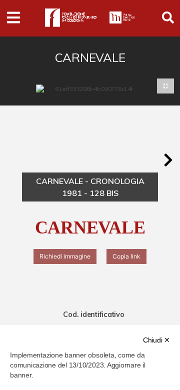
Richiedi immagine (65, 256)
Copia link (126, 256)
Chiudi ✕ (156, 340)
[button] (168, 160)
